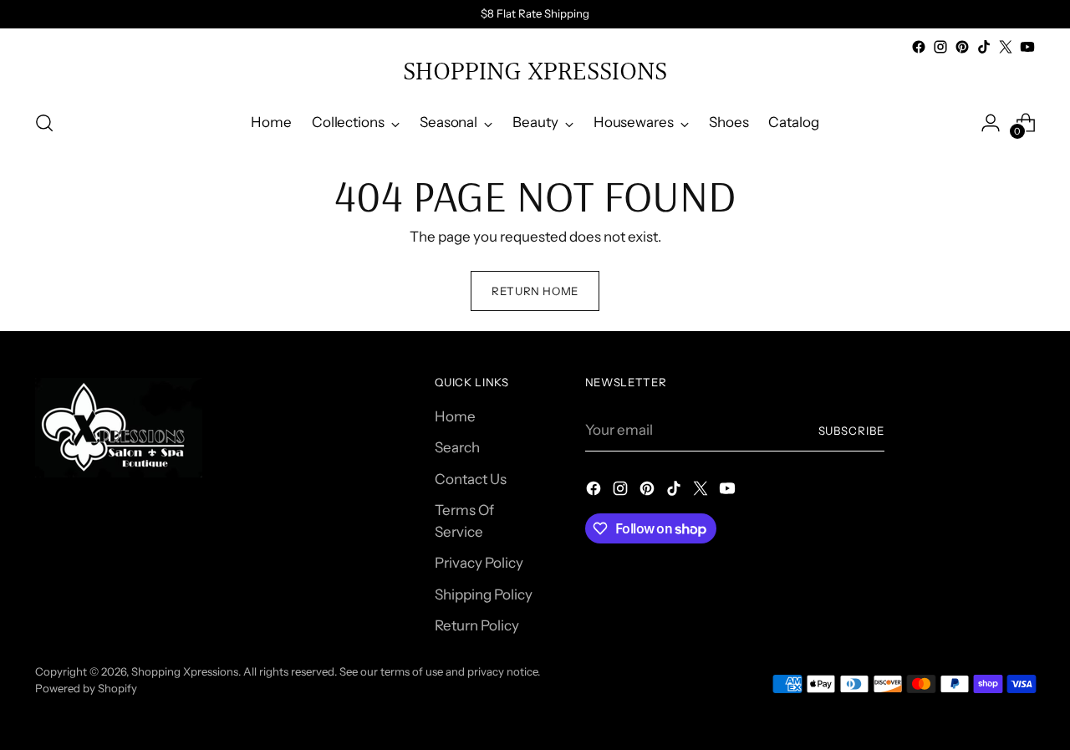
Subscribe (851, 430)
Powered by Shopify (86, 688)
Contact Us (471, 479)
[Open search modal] (44, 123)
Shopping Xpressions (184, 671)
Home (455, 416)
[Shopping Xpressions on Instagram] (940, 46)
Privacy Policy (479, 562)
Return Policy (477, 625)
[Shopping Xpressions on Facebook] (918, 46)
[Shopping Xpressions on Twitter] (1005, 46)
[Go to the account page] (990, 123)
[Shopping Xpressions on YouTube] (1027, 46)
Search (457, 447)
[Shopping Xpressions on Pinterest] (962, 46)
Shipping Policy (483, 594)
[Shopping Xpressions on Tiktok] (983, 46)
